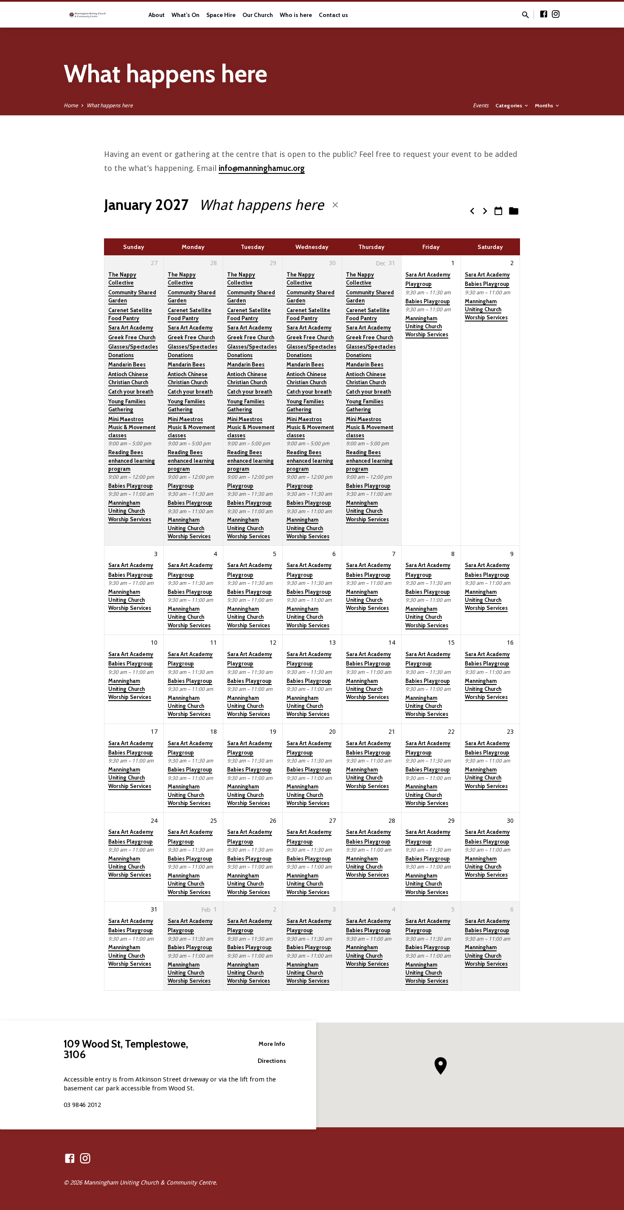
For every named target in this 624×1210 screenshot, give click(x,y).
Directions (272, 1061)
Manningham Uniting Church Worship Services (129, 511)
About (157, 14)
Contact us (333, 14)
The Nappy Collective (122, 278)
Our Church (257, 14)
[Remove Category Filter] (335, 205)
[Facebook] (543, 14)
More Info (272, 1044)
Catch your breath (130, 391)
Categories (509, 105)
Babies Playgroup (130, 486)
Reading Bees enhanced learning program (131, 460)
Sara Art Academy (130, 327)
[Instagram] (555, 14)
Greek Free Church (131, 337)
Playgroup (181, 486)
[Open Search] (525, 15)
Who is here (296, 14)
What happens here (110, 105)
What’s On (185, 14)
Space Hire (221, 14)
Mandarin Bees (127, 364)
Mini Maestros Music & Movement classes (132, 427)
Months (544, 105)
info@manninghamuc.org (262, 168)
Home (71, 105)
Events (481, 105)
